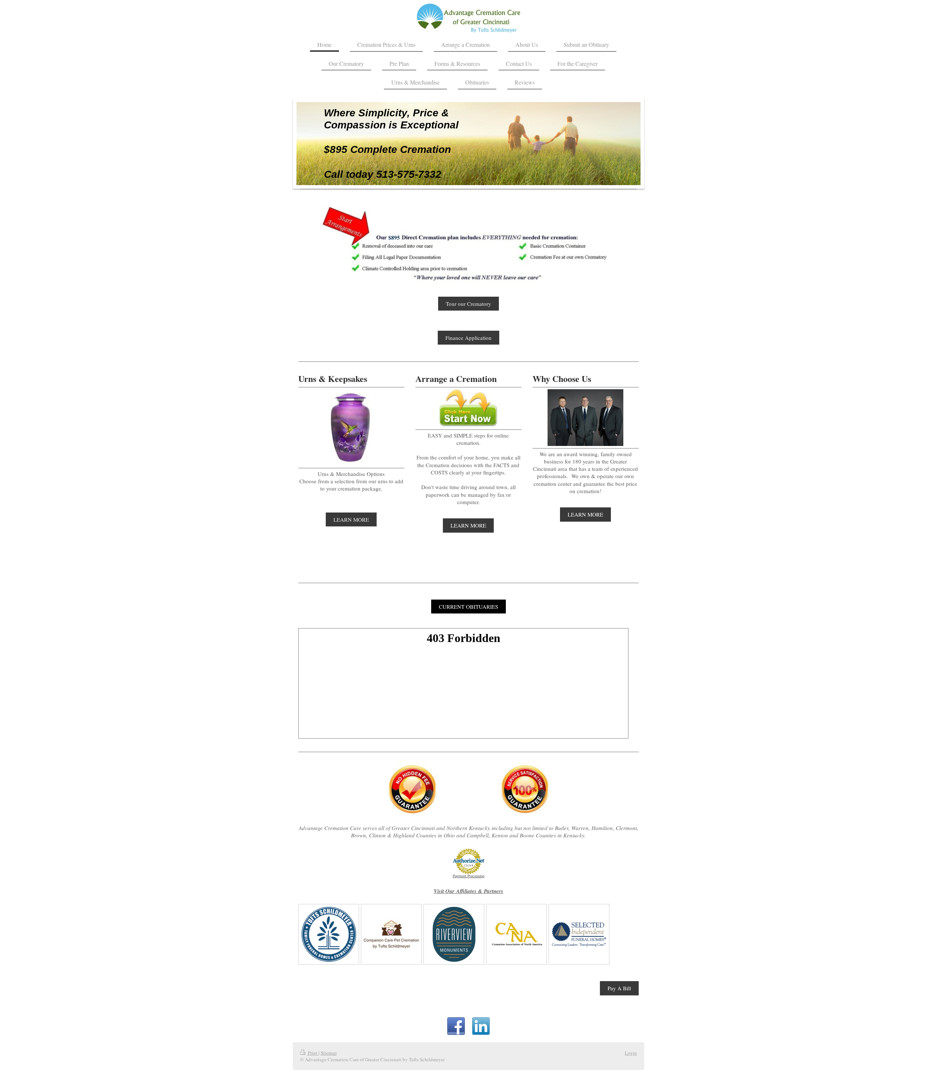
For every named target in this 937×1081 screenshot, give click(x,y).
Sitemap (329, 1053)
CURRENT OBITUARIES (468, 606)
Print (312, 1053)
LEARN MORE (351, 519)
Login (631, 1053)
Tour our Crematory (468, 303)
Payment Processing (468, 876)
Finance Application (468, 337)
